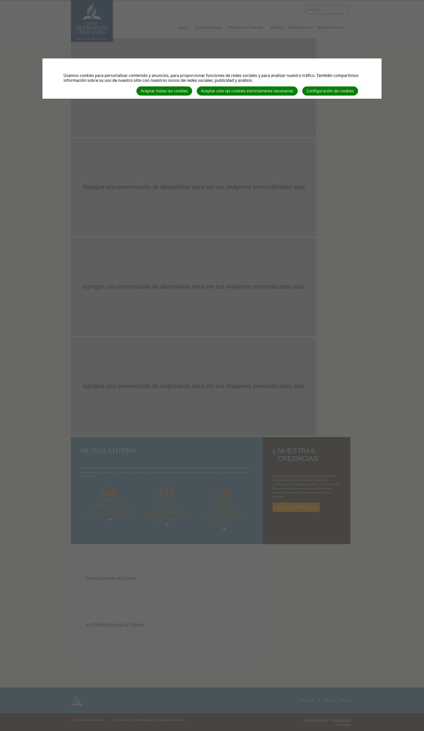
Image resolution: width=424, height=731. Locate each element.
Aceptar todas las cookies (164, 91)
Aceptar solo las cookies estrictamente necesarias (247, 91)
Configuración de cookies (330, 91)
